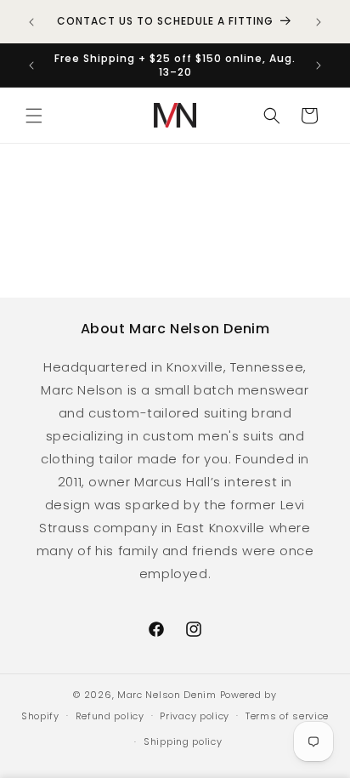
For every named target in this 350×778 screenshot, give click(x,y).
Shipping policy (183, 741)
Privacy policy (194, 716)
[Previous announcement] (31, 22)
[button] (34, 115)
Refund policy (110, 716)
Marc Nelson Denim (167, 694)
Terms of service (287, 716)
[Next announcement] (318, 22)
